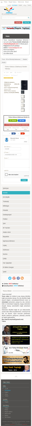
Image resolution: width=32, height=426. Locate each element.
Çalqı (4, 258)
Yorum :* (6, 158)
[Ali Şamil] (16, 330)
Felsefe (5, 210)
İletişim (27, 2)
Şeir (4, 223)
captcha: (6, 170)
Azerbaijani (14, 5)
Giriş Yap (27, 22)
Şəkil (4, 272)
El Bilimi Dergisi (8, 267)
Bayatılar (6, 236)
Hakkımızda (21, 2)
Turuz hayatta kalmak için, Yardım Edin (18, 124)
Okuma (14, 120)
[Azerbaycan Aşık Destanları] (16, 340)
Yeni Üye (18, 22)
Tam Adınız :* (7, 146)
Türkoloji (6, 201)
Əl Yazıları (6, 228)
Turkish (29, 5)
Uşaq (4, 245)
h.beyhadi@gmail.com (11, 44)
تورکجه (24, 5)
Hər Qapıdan (7, 263)
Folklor (5, 219)
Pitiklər (5, 2)
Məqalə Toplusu (12, 2)
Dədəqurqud (7, 214)
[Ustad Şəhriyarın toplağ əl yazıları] (16, 360)
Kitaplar (25, 59)
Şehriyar (6, 188)
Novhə (5, 254)
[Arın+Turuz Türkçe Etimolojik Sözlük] (16, 350)
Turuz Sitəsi (7, 291)
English (20, 5)
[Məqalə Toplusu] (16, 29)
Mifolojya (6, 206)
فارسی (9, 5)
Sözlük (5, 193)
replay (25, 141)
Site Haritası (8, 417)
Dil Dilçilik (6, 197)
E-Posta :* (6, 152)
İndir (22, 120)
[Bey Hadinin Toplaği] (16, 368)
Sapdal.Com (12, 424)
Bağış (7, 36)
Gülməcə (6, 250)
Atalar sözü (7, 232)
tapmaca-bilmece (9, 241)
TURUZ (6, 408)
